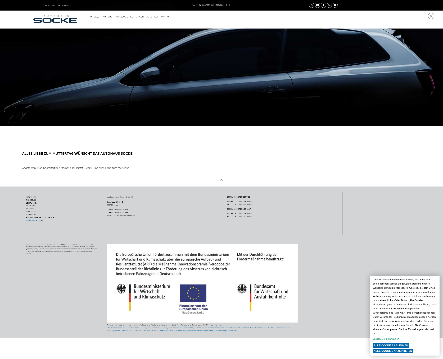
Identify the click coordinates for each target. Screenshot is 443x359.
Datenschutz (64, 5)
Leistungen (137, 16)
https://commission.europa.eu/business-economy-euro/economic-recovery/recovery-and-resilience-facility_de (151, 328)
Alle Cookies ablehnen (391, 345)
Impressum (50, 5)
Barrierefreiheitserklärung (40, 217)
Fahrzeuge (121, 16)
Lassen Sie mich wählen (386, 338)
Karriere (107, 16)
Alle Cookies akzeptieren (393, 350)
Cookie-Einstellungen (34, 220)
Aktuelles (31, 197)
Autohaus (152, 16)
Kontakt (166, 16)
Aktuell (94, 16)
